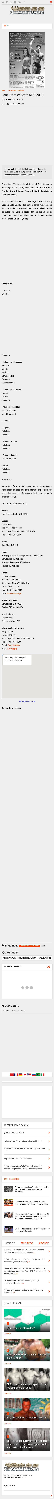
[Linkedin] (11, 2)
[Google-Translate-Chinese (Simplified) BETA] (12, 1076)
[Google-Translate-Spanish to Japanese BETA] (25, 1076)
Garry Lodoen (14, 645)
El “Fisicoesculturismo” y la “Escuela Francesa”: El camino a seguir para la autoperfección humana (27, 1444)
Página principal (9, 1486)
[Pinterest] (7, 2)
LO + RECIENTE (11, 1179)
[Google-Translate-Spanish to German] (20, 1076)
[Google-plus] (19, 2)
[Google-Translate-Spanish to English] (29, 1076)
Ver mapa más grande (27, 701)
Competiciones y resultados (16, 90)
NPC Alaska (12, 649)
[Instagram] (15, 2)
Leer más (8, 1334)
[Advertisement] (27, 18)
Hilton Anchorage (14, 593)
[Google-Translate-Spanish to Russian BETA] (34, 1076)
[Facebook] (23, 2)
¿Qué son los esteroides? (21, 1328)
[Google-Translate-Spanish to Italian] (42, 1076)
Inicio (3, 90)
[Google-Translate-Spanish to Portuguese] (38, 1076)
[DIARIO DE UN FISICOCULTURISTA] (27, 13)
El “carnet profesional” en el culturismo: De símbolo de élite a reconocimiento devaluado (31, 1189)
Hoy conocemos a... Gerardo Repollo (27, 1417)
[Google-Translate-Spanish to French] (16, 1076)
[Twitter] (3, 2)
